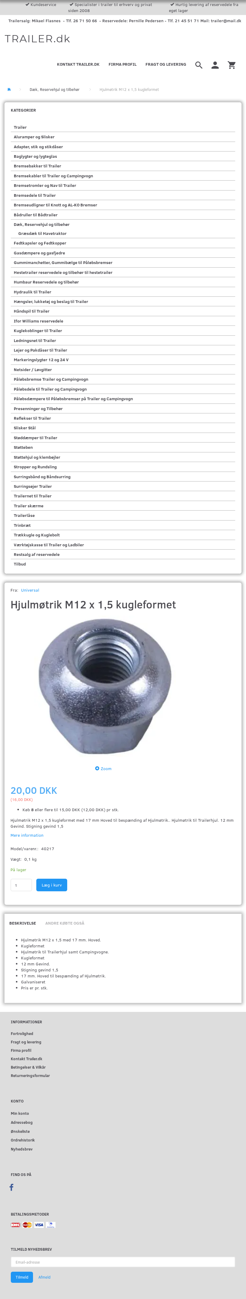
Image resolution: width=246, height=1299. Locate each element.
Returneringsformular (30, 1075)
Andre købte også (64, 923)
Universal (30, 590)
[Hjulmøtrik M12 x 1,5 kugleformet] (105, 687)
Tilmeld (22, 1277)
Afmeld (44, 1277)
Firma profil (122, 64)
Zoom (106, 768)
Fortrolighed (22, 1033)
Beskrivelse (22, 923)
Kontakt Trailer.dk (78, 64)
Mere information (27, 835)
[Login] (215, 64)
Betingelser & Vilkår (28, 1067)
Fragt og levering (166, 64)
